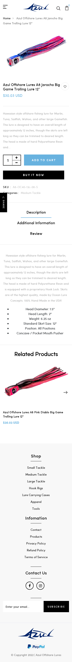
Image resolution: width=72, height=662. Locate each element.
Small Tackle (36, 468)
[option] (36, 397)
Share (3, 204)
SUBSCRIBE (56, 606)
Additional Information (36, 223)
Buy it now (33, 175)
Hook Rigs (36, 488)
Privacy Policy (36, 543)
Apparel (36, 502)
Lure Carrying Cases (36, 495)
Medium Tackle (31, 193)
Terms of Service (36, 557)
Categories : (11, 193)
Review (36, 234)
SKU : (7, 187)
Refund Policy (36, 550)
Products (36, 536)
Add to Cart (44, 160)
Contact (36, 530)
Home (7, 18)
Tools (36, 508)
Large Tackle (36, 481)
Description (36, 213)
